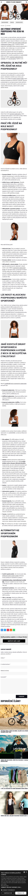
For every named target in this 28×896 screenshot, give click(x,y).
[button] (14, 887)
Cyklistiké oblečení (4, 22)
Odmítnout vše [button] (8, 893)
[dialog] (14, 883)
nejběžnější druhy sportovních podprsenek (15, 383)
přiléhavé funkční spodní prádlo (10, 575)
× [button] (26, 872)
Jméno (3, 658)
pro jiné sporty (12, 58)
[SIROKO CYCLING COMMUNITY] (14, 2)
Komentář (4, 677)
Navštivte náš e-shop (14, 641)
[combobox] (24, 872)
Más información (5, 885)
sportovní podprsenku (15, 114)
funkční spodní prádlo (18, 78)
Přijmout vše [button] (20, 893)
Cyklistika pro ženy (19, 22)
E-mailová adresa (5, 664)
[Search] (26, 2)
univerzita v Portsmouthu (8, 186)
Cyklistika (12, 22)
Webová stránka (5, 670)
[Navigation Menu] (1, 2)
